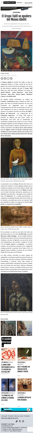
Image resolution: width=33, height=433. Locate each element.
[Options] (2, 2)
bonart (19, 375)
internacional (9, 2)
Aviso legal (4, 416)
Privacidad (10, 416)
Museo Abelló (4, 319)
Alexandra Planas (5, 373)
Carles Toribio (5, 73)
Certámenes (4, 362)
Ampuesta (12, 393)
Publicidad (27, 416)
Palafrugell (21, 395)
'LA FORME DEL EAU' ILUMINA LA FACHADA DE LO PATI (7, 397)
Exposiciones (16, 12)
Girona (11, 362)
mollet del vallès (5, 75)
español (19, 2)
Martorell (21, 364)
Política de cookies (19, 416)
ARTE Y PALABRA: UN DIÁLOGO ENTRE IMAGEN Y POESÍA (24, 369)
